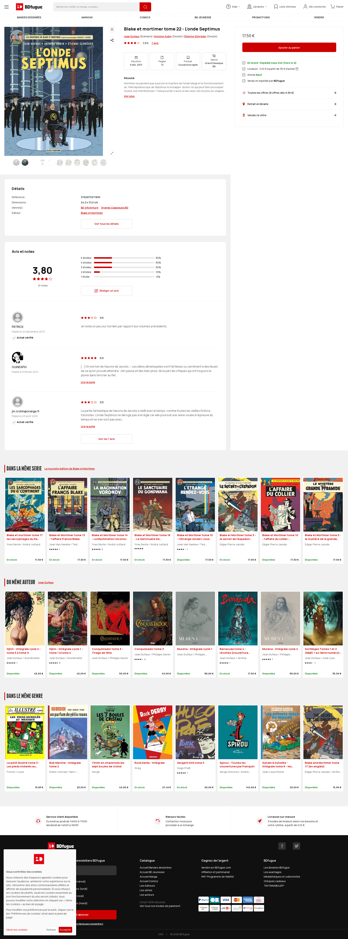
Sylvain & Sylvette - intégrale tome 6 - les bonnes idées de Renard (279, 766)
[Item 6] (68, 162)
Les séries (146, 890)
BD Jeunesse (203, 17)
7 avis (155, 43)
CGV (160, 934)
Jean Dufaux (132, 36)
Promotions (261, 17)
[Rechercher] (145, 6)
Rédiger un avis (109, 290)
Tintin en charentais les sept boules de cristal (108, 764)
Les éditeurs (147, 885)
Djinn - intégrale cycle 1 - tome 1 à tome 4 (66, 651)
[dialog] (40, 892)
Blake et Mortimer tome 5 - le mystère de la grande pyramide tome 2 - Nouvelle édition (323, 540)
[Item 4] (51, 162)
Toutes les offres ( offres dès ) (270, 92)
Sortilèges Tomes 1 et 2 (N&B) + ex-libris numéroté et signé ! (323, 652)
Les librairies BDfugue (277, 867)
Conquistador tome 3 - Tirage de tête (107, 651)
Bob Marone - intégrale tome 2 (65, 764)
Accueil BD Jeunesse (152, 872)
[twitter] (296, 846)
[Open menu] (6, 7)
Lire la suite (88, 382)
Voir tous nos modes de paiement (160, 906)
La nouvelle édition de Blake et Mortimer (70, 468)
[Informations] (296, 68)
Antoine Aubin (163, 36)
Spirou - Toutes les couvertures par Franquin (237, 764)
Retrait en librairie (257, 104)
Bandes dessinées (29, 17)
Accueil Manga (148, 876)
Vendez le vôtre (256, 115)
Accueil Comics (149, 881)
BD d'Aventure (89, 207)
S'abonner (82, 914)
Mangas (87, 17)
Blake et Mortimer (92, 213)
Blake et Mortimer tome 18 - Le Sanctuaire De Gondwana (152, 538)
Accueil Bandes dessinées (155, 867)
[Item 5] (60, 162)
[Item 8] (86, 162)
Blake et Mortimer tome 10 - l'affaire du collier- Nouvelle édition (280, 538)
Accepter (65, 929)
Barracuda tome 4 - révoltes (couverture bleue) (234, 652)
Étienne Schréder (195, 36)
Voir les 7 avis (106, 439)
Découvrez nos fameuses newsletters (82, 923)
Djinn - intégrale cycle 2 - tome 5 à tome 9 (24, 651)
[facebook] (282, 846)
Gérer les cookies (16, 929)
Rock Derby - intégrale (149, 763)
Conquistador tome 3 (149, 649)
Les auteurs (147, 894)
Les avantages (272, 872)
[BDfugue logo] (29, 7)
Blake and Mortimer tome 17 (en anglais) (322, 764)
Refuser (51, 929)
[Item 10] (103, 162)
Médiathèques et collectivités (282, 876)
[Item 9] (94, 162)
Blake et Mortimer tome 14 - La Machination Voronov (110, 537)
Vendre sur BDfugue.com (216, 867)
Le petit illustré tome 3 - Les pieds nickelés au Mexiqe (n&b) (23, 766)
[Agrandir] (112, 153)
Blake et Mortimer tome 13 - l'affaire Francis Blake (67, 537)
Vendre (319, 17)
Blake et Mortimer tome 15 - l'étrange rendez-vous (195, 537)
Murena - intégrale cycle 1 (194, 649)
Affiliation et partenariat (215, 872)
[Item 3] (42, 162)
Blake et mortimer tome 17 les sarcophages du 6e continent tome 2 (25, 538)
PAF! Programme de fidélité (217, 876)
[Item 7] (77, 162)
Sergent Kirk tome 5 (190, 763)
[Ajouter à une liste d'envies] (112, 29)
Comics (145, 17)
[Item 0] (16, 162)
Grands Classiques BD (114, 207)
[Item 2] (33, 162)
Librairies (258, 6)
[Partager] (112, 40)
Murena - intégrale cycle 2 (280, 649)
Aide (234, 6)
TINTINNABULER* (274, 885)
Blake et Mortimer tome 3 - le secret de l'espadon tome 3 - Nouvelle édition (238, 538)
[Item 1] (25, 162)
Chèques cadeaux (275, 881)
